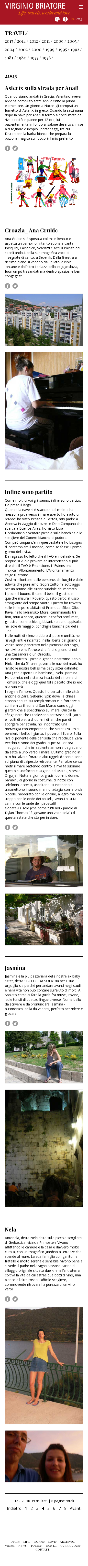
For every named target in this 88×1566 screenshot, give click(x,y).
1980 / (23, 58)
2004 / (11, 49)
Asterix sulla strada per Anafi (42, 88)
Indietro (14, 1508)
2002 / (24, 49)
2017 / (10, 41)
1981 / (10, 58)
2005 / (73, 41)
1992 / (76, 49)
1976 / (47, 58)
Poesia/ (36, 1545)
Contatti (42, 1549)
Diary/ (15, 1541)
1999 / (51, 49)
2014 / (22, 41)
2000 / (38, 49)
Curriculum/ (70, 1545)
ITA (73, 19)
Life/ (26, 1541)
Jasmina (15, 967)
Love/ (52, 1541)
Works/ (39, 1541)
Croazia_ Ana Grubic (31, 230)
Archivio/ (67, 1541)
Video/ (10, 1545)
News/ (23, 1545)
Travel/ (51, 1545)
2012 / (35, 41)
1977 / (35, 58)
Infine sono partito (29, 491)
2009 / (60, 41)
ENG (79, 19)
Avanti (75, 1508)
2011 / (47, 41)
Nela (10, 1229)
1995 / (63, 49)
